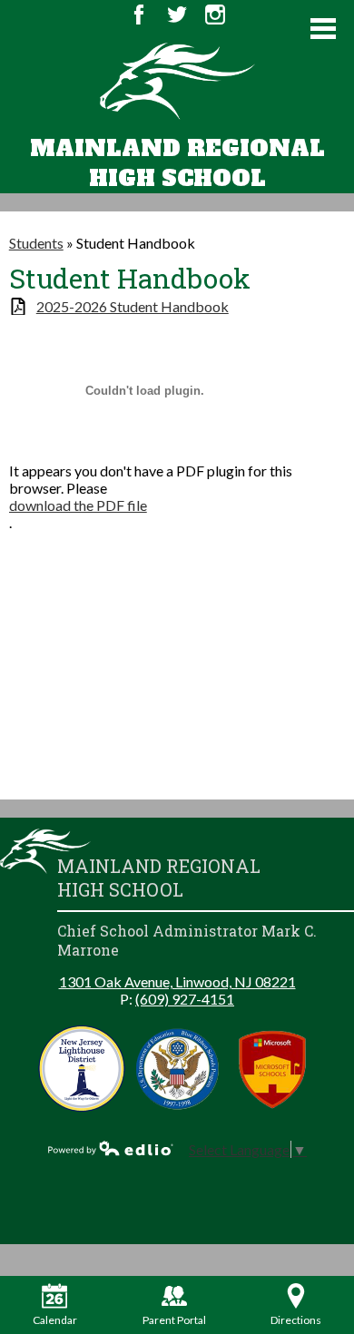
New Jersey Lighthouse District (82, 1068)
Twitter (177, 15)
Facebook (139, 15)
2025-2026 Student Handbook (132, 306)
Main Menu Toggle (323, 28)
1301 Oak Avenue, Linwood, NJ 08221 (177, 981)
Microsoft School (272, 1068)
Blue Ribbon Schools (177, 1068)
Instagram (215, 15)
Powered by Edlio (110, 1148)
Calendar (55, 1320)
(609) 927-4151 (184, 998)
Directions (295, 1320)
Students (36, 242)
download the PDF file (78, 505)
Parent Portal (174, 1320)
